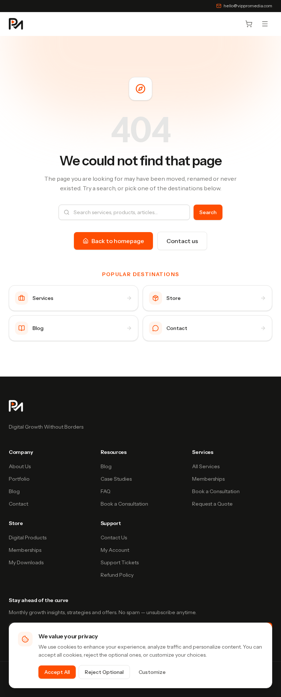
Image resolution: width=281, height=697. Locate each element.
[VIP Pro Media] (16, 24)
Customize (152, 672)
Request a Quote (212, 503)
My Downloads (26, 562)
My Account (115, 550)
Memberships (208, 479)
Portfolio (19, 479)
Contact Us (114, 537)
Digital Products (27, 537)
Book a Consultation (124, 503)
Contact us (182, 241)
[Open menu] (265, 23)
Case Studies (116, 479)
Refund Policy (117, 575)
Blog (14, 491)
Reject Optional (104, 672)
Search (208, 212)
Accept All (57, 672)
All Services (206, 466)
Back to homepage (117, 241)
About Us (20, 466)
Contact (18, 503)
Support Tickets (120, 562)
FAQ (105, 491)
